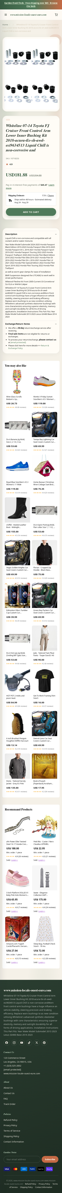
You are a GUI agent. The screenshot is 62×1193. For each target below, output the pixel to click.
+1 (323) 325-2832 (12, 1065)
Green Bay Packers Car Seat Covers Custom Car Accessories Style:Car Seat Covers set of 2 (44, 611)
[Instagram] (14, 1043)
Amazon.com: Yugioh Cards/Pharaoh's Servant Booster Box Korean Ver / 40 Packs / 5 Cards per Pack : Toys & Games (16, 945)
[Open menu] (5, 14)
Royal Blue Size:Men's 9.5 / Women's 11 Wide (17, 483)
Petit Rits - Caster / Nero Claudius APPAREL (44, 842)
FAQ (6, 1098)
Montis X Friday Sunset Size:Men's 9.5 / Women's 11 (44, 398)
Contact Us (9, 1093)
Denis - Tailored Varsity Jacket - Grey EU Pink (16, 782)
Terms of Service (12, 1130)
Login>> (14, 860)
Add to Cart (31, 211)
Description (11, 234)
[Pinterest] (44, 1043)
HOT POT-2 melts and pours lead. (15, 697)
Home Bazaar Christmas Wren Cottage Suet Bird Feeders (43, 483)
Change (51, 195)
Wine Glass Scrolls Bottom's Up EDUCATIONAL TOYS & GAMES (16, 398)
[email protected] (18, 342)
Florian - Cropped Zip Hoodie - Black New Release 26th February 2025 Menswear (42, 569)
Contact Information (14, 1141)
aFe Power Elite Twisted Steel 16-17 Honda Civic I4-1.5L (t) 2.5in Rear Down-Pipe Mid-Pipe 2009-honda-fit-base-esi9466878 (17, 843)
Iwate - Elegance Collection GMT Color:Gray (40, 894)
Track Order (9, 1104)
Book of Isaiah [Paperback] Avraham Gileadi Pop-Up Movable (43, 782)
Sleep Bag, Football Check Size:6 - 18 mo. (44, 945)
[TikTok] (29, 1043)
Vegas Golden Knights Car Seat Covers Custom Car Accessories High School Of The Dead (17, 569)
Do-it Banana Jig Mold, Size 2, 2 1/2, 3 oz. (15, 440)
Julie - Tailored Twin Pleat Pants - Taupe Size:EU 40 (43, 654)
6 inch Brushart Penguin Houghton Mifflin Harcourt (17, 739)
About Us (8, 1087)
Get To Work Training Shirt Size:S (44, 697)
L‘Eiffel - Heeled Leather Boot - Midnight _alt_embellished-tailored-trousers (17, 526)
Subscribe (50, 1159)
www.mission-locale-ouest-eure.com (28, 14)
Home (5, 24)
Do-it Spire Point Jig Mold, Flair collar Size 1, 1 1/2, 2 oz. (44, 526)
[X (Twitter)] (37, 1043)
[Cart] (56, 14)
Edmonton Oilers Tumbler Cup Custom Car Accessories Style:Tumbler (17, 611)
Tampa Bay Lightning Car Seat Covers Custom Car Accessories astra (43, 440)
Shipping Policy (11, 1136)
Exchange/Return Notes (17, 324)
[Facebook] (7, 1043)
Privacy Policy (10, 1125)
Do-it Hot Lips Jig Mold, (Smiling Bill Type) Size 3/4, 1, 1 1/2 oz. (15, 654)
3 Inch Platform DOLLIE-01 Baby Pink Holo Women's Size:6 (17, 894)
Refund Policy (10, 1120)
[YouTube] (22, 1043)
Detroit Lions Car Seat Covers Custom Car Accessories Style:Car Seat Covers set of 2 (44, 739)
